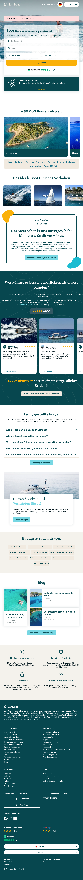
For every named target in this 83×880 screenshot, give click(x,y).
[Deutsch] (60, 4)
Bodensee (70, 162)
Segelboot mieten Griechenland (62, 552)
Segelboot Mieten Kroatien (64, 547)
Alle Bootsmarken (50, 757)
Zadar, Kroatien (46, 371)
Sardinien (19, 162)
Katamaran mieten (50, 742)
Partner (46, 862)
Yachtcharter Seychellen (19, 558)
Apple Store (24, 798)
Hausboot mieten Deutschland (39, 547)
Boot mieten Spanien (40, 552)
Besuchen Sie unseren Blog (41, 632)
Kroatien (7, 774)
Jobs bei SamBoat (11, 734)
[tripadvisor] (10, 836)
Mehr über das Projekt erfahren (41, 257)
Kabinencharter (49, 752)
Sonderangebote (50, 754)
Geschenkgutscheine (12, 747)
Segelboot (52, 55)
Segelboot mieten (50, 739)
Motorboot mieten (51, 732)
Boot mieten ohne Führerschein (56, 749)
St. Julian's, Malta (9, 371)
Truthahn (29, 162)
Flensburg (28, 165)
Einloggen (72, 4)
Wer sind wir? (9, 732)
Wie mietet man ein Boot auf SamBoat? (27, 429)
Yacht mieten (48, 737)
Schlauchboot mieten (52, 734)
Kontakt (46, 778)
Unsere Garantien (11, 737)
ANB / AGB (8, 862)
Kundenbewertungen (12, 752)
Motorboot (16, 55)
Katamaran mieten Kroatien (63, 558)
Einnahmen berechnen (13, 742)
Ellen (13, 620)
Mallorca (7, 776)
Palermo (51, 162)
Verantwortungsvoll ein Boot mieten (59, 613)
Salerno (60, 162)
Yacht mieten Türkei (41, 563)
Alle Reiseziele (10, 786)
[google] (47, 827)
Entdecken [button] (47, 4)
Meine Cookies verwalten (53, 781)
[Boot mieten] (12, 4)
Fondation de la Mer (12, 757)
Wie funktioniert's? (51, 776)
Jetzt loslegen (21, 519)
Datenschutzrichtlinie (51, 859)
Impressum (8, 859)
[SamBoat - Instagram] (10, 818)
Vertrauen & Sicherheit (14, 739)
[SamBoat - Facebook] (6, 818)
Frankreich (41, 162)
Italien (6, 781)
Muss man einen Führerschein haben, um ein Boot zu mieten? (38, 442)
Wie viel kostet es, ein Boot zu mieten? (27, 435)
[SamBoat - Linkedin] (15, 818)
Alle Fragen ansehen (41, 462)
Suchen (42, 62)
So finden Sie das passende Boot (58, 594)
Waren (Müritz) (50, 165)
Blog (6, 762)
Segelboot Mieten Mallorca (19, 552)
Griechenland (9, 784)
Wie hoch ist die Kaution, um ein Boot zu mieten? (32, 448)
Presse (6, 754)
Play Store (23, 805)
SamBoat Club (10, 749)
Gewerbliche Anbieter (13, 744)
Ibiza (10, 162)
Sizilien (38, 165)
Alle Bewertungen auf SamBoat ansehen (41, 393)
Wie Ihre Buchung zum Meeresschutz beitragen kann (15, 617)
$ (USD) (41, 852)
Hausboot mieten (50, 747)
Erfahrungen (9, 759)
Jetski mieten (49, 744)
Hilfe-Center (48, 774)
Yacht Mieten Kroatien (17, 547)
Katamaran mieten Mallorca (40, 558)
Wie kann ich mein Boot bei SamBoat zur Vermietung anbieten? (40, 454)
